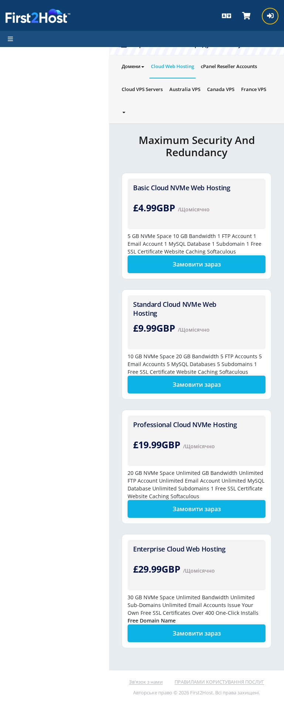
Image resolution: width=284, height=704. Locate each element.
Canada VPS (220, 89)
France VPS (253, 89)
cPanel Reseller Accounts (229, 66)
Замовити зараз (197, 264)
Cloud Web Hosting (172, 66)
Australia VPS (184, 89)
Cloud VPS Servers (142, 89)
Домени (131, 66)
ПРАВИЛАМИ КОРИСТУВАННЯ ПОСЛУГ (219, 681)
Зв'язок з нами (146, 681)
